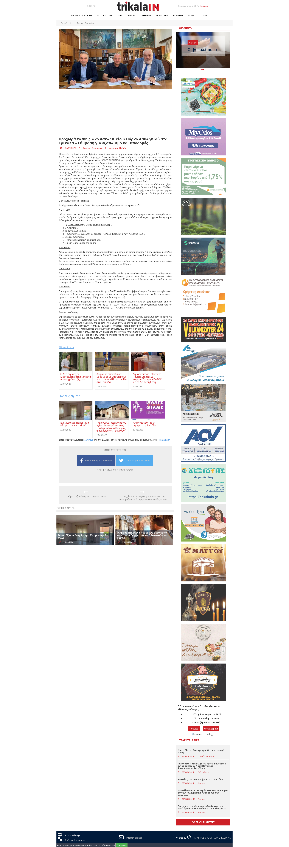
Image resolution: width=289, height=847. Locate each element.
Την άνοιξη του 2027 (207, 718)
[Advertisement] (115, 113)
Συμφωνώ (122, 845)
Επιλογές (132, 15)
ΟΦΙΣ (119, 15)
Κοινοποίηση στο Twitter (138, 460)
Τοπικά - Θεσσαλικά (93, 148)
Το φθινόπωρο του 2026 (207, 714)
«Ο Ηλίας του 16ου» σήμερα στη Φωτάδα (200, 779)
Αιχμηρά (146, 15)
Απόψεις (193, 15)
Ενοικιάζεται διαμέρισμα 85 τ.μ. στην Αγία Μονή (84, 537)
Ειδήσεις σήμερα (69, 396)
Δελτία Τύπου (104, 15)
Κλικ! (204, 15)
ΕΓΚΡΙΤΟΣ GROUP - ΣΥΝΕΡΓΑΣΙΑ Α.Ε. (212, 837)
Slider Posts (66, 347)
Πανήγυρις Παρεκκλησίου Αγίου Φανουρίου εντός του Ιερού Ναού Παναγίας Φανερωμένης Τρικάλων (202, 766)
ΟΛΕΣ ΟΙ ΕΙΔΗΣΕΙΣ (203, 822)
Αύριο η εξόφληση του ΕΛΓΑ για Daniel (87, 496)
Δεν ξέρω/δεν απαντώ (207, 722)
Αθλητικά (178, 15)
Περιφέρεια (162, 15)
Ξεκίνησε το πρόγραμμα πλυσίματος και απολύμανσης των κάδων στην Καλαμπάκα (202, 807)
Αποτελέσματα (211, 728)
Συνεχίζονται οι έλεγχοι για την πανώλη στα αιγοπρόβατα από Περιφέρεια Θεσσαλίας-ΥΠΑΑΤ (143, 498)
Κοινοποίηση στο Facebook (98, 460)
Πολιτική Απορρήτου (75, 840)
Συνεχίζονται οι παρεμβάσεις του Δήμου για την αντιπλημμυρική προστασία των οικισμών (203, 792)
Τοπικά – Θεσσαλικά (81, 15)
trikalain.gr (163, 439)
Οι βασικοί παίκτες (204, 49)
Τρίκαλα (204, 6)
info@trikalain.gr (134, 837)
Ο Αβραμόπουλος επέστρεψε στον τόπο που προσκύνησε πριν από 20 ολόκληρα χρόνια (142, 535)
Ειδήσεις (88, 439)
